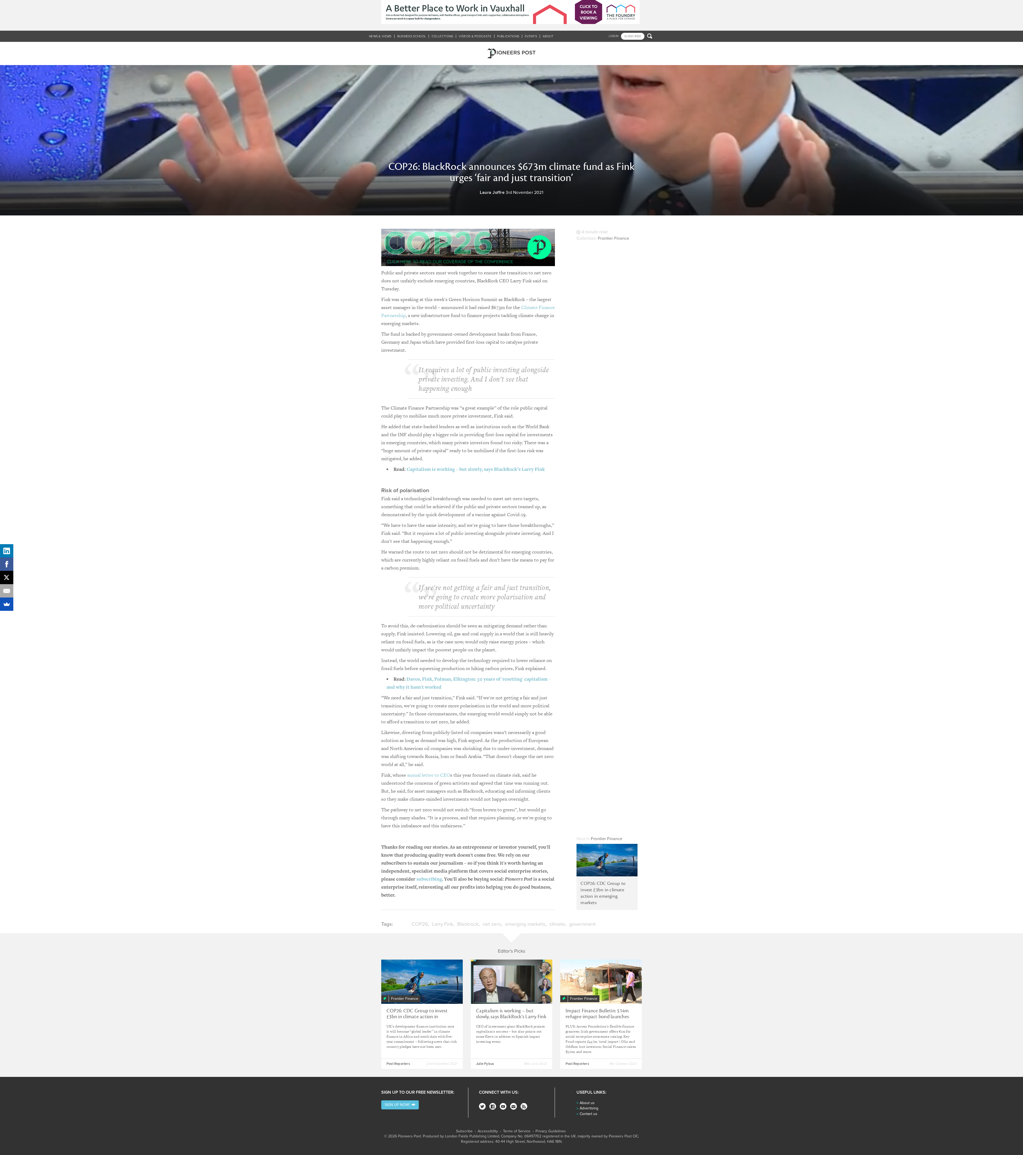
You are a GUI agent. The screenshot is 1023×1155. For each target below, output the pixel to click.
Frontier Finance (613, 238)
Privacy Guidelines (550, 1131)
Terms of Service (516, 1131)
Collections (442, 36)
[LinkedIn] (6, 551)
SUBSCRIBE (632, 36)
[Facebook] (492, 1106)
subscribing (429, 879)
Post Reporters (398, 1064)
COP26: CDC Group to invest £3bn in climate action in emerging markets (603, 893)
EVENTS (531, 36)
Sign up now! (398, 1104)
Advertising (589, 1108)
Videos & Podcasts (475, 36)
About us (587, 1103)
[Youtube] (503, 1106)
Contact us (588, 1114)
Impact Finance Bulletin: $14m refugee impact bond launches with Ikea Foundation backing (597, 1017)
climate (557, 924)
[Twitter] (482, 1106)
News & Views (380, 36)
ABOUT (548, 36)
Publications (508, 36)
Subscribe (464, 1131)
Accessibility (488, 1131)
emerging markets (525, 924)
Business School (411, 36)
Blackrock (468, 924)
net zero (492, 924)
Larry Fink (442, 924)
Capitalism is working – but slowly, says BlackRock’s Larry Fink (476, 469)
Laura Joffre (492, 192)
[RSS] (524, 1106)
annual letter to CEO (428, 775)
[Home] (511, 53)
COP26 (420, 924)
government (582, 924)
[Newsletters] (513, 1106)
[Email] (6, 590)
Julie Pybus (485, 1064)
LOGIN (614, 36)
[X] (6, 577)
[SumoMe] (6, 604)
